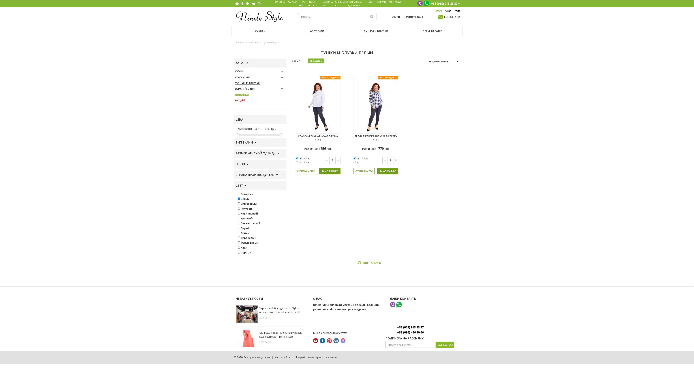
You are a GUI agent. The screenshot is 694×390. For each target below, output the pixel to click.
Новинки (242, 94)
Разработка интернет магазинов (316, 357)
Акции (240, 100)
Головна (279, 1)
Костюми (317, 31)
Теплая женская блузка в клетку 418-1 (376, 138)
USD (448, 10)
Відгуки (381, 1)
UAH (439, 10)
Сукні (259, 31)
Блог (371, 1)
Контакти (395, 1)
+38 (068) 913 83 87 (410, 327)
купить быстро (306, 171)
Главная (239, 42)
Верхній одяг (432, 31)
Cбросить (316, 60)
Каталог (293, 1)
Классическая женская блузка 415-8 (318, 138)
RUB (457, 10)
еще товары (372, 263)
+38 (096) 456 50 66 (410, 332)
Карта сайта (282, 357)
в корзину (330, 171)
